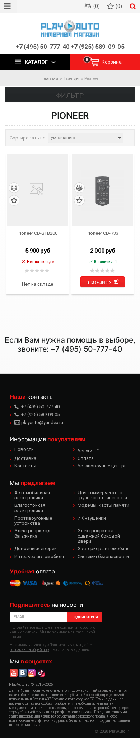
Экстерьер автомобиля (104, 548)
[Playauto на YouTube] (14, 673)
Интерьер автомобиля (39, 556)
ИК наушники (92, 518)
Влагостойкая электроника (29, 508)
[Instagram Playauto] (32, 673)
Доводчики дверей (35, 548)
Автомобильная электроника (32, 495)
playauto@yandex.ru (41, 422)
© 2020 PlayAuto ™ (112, 731)
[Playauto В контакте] (23, 673)
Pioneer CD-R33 (102, 233)
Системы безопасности (103, 556)
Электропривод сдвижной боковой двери (99, 536)
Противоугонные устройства (33, 520)
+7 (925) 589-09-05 (97, 47)
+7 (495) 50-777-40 (42, 47)
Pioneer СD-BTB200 (37, 233)
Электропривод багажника (32, 533)
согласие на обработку (29, 649)
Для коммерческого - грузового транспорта (102, 495)
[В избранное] (14, 200)
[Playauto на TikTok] (41, 673)
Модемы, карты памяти (103, 505)
